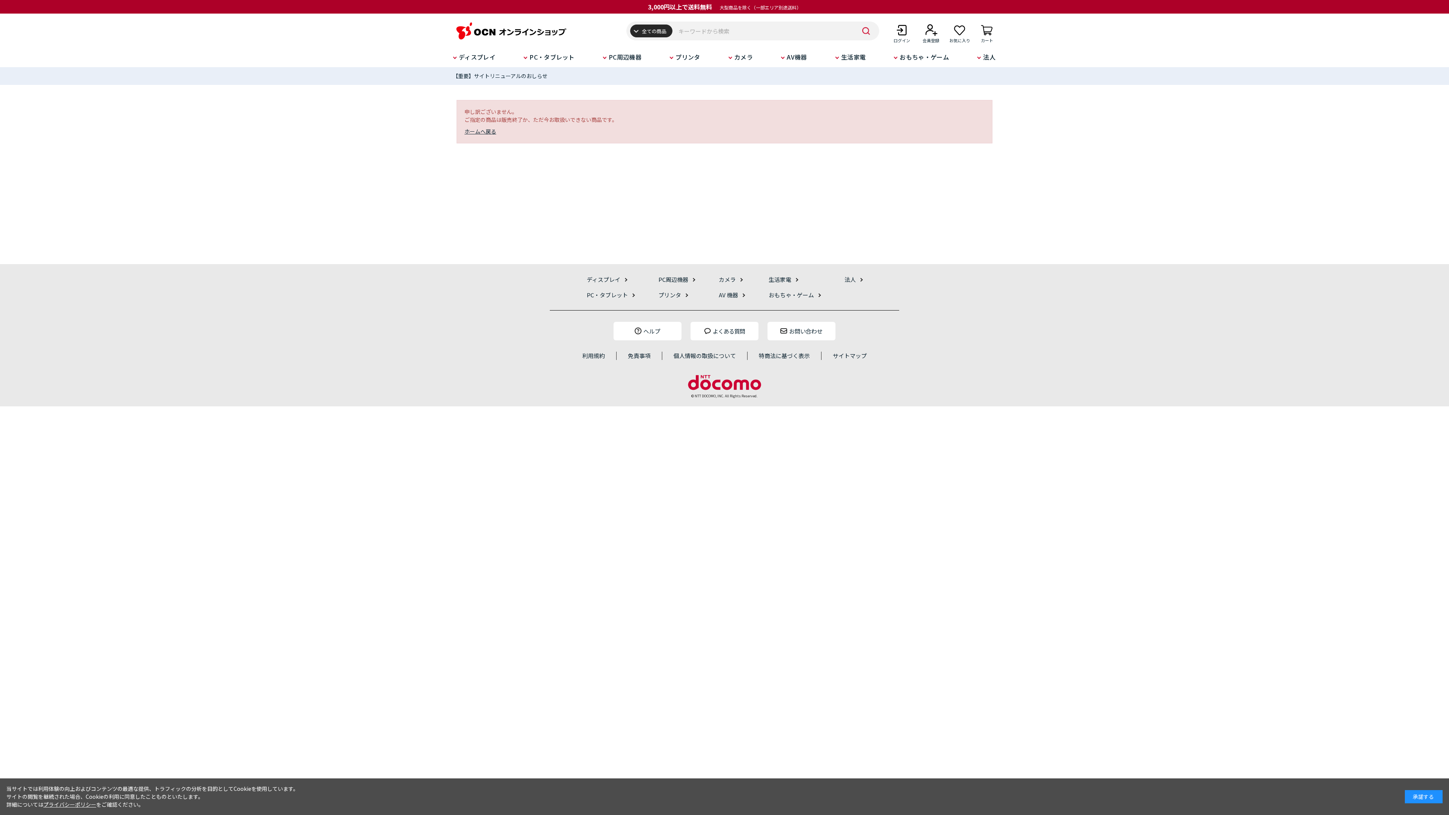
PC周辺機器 (625, 57)
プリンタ (687, 57)
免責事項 (639, 356)
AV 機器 (728, 295)
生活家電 (853, 57)
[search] (866, 31)
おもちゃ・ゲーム (924, 57)
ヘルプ (651, 331)
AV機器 (797, 57)
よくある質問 (729, 331)
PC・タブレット (552, 57)
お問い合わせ (805, 331)
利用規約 (593, 356)
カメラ (743, 57)
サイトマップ (850, 356)
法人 (989, 57)
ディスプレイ (477, 57)
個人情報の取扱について (705, 356)
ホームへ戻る (480, 131)
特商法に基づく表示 (784, 356)
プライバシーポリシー (69, 804)
